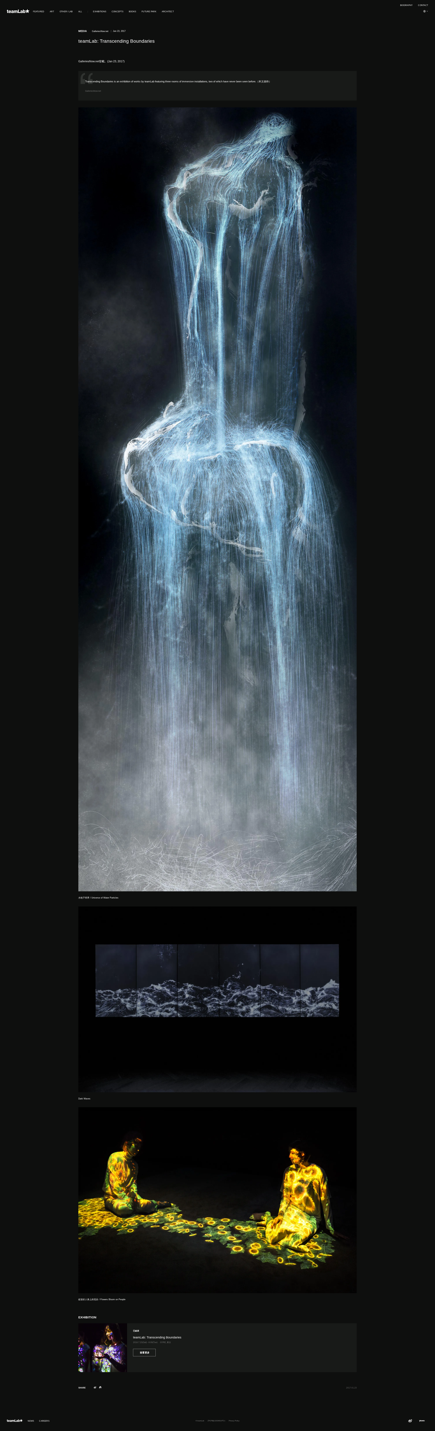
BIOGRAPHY (406, 5)
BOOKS (132, 11)
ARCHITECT (168, 11)
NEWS (31, 1421)
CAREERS (44, 1421)
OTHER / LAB (66, 11)
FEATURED (38, 11)
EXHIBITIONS (99, 11)
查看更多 (144, 1352)
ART (52, 11)
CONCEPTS (117, 11)
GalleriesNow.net (93, 91)
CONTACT (423, 5)
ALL (80, 11)
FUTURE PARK (149, 11)
